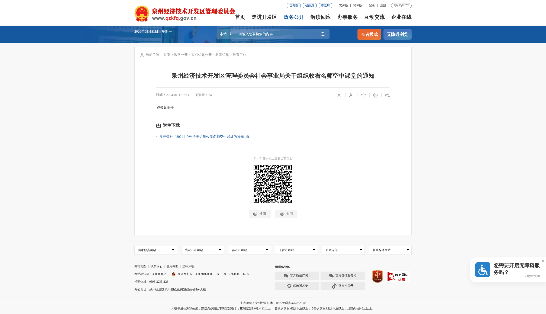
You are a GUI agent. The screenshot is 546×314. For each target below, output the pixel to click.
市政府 (325, 5)
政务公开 (294, 17)
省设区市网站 (194, 250)
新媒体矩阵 (282, 267)
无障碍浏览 (397, 34)
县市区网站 (239, 250)
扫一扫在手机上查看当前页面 (273, 158)
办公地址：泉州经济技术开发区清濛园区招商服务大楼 (170, 289)
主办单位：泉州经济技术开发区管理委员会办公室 (273, 303)
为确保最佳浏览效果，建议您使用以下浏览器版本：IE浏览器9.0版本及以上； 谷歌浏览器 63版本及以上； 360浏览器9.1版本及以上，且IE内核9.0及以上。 (273, 308)
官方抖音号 (345, 285)
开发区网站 (286, 250)
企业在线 (401, 17)
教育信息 (222, 55)
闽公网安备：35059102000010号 (198, 274)
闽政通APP (300, 285)
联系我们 (156, 266)
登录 (372, 5)
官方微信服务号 (345, 275)
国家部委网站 (147, 250)
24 (210, 95)
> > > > (205, 55)
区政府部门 (333, 250)
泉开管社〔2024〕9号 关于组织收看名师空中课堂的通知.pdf (204, 136)
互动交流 (374, 17)
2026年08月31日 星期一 (153, 31)
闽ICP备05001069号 (236, 274)
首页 (240, 17)
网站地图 (140, 266)
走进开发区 (264, 17)
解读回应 (321, 17)
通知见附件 (165, 107)
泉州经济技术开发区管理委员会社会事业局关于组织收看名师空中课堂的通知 (273, 75)
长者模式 (369, 34)
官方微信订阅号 (300, 275)
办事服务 (347, 17)
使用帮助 (172, 266)
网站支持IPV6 (401, 5)
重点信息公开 (201, 55)
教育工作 (239, 55)
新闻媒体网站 (382, 250)
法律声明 (188, 266)
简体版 (357, 5)
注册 (383, 5)
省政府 (309, 5)
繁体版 (343, 5)
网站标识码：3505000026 (150, 274)
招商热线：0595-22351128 (151, 281)
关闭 (289, 213)
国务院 (293, 5)
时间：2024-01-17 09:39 (173, 95)
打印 (262, 213)
